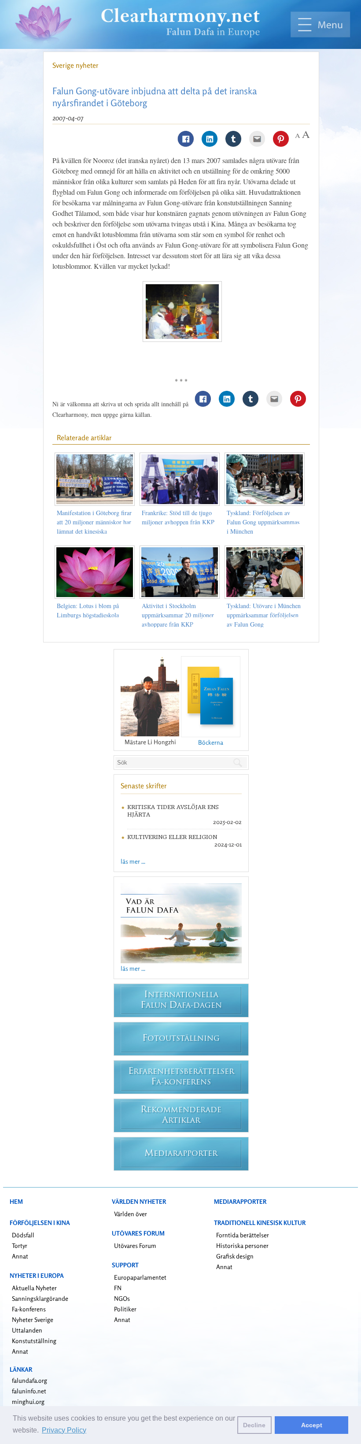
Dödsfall (23, 1235)
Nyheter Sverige (32, 1319)
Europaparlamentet (140, 1277)
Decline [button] (254, 1425)
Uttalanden (27, 1330)
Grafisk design (235, 1256)
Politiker (125, 1309)
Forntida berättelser (242, 1235)
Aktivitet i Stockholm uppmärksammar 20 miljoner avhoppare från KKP (178, 614)
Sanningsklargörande (40, 1298)
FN (118, 1288)
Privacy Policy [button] (64, 1430)
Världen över (130, 1214)
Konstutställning (34, 1340)
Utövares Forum (135, 1245)
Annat (20, 1256)
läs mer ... (133, 861)
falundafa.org (29, 1380)
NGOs (122, 1298)
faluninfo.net (29, 1391)
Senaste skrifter (144, 785)
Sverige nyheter (75, 65)
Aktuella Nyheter (34, 1288)
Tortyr (19, 1245)
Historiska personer (242, 1245)
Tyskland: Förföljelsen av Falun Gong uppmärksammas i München (263, 522)
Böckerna (210, 742)
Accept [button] (311, 1425)
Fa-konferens (29, 1309)
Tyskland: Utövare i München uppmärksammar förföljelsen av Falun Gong (264, 614)
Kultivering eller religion (172, 837)
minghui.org (28, 1401)
